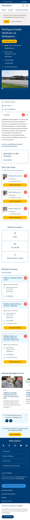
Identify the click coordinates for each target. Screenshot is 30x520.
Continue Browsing (7, 516)
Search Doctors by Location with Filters (13, 170)
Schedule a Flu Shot (9, 102)
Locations (10, 10)
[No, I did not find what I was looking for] (10, 420)
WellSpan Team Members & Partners (14, 485)
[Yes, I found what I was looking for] (6, 420)
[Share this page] (27, 115)
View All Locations (6, 272)
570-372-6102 (9, 60)
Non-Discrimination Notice (8, 494)
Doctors (4, 10)
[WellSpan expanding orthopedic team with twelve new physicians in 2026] (11, 407)
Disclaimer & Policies (7, 490)
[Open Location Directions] (15, 92)
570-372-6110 (9, 63)
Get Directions (8, 56)
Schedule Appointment (9, 41)
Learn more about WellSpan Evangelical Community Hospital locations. (12, 145)
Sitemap (4, 497)
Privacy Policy (6, 512)
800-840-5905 (20, 476)
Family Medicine (7, 160)
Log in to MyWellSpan (10, 109)
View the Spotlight (15, 434)
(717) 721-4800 (9, 320)
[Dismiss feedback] (26, 415)
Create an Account (16, 21)
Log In (6, 21)
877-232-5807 (20, 478)
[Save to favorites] (23, 114)
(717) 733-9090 (9, 354)
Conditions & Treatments (21, 10)
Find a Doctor (7, 105)
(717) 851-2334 (9, 296)
